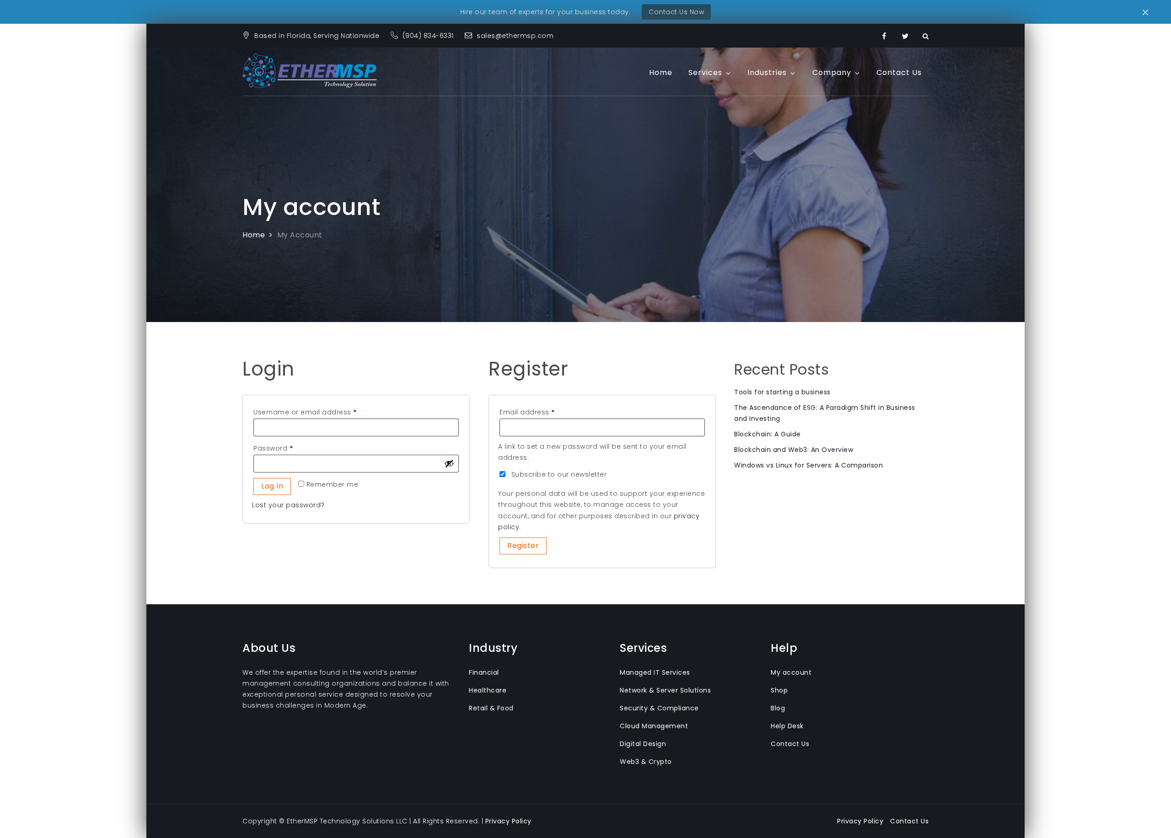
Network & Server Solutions (665, 690)
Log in (272, 486)
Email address (542, 412)
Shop (779, 690)
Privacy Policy (508, 821)
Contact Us (899, 72)
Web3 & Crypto (646, 761)
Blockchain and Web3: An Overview (793, 449)
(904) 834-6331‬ (429, 35)
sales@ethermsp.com (515, 35)
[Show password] (449, 463)
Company (831, 72)
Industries (767, 72)
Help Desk (787, 726)
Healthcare (487, 690)
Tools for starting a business (782, 392)
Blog (778, 708)
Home (660, 72)
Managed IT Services (655, 672)
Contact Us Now (676, 11)
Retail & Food (491, 708)
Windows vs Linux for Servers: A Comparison (808, 465)
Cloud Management (654, 726)
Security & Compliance (659, 708)
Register (523, 545)
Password (288, 448)
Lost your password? (288, 505)
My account (791, 672)
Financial (484, 672)
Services (705, 72)
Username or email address (320, 412)
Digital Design (643, 743)
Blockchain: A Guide (767, 434)
